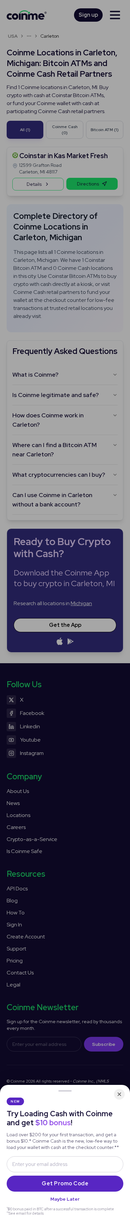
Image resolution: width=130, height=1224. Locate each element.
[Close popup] (119, 1094)
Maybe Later (65, 1199)
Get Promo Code (65, 1183)
